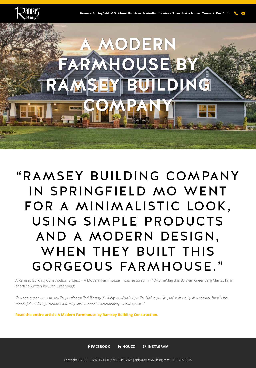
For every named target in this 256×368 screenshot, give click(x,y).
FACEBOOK (100, 346)
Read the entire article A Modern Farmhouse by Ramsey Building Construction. (86, 314)
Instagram (158, 346)
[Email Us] (243, 13)
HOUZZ (128, 346)
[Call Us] (236, 13)
